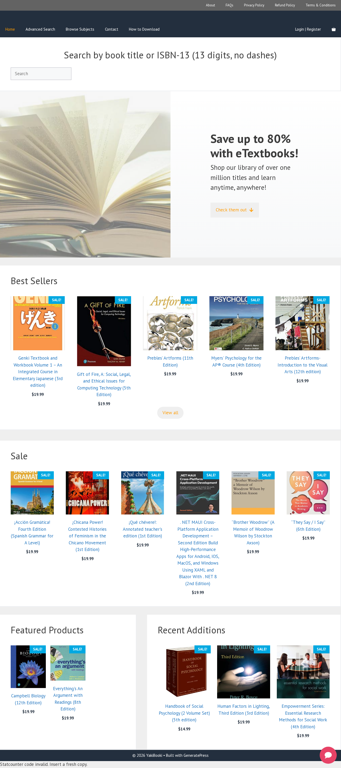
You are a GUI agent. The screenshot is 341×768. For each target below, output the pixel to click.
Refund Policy (285, 5)
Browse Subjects (80, 29)
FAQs (229, 5)
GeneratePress (196, 755)
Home (10, 29)
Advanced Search (40, 29)
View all (170, 413)
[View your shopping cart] (333, 29)
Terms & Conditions (321, 5)
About (210, 5)
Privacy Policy (254, 5)
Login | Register (308, 29)
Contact (111, 29)
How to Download (144, 29)
